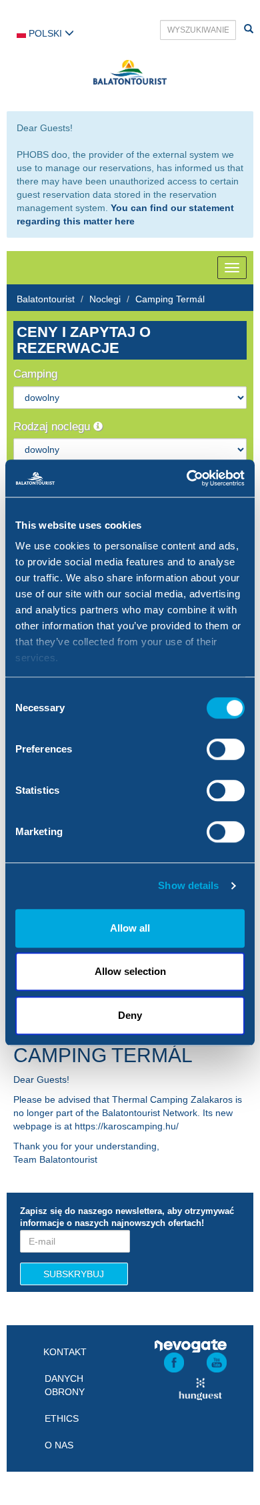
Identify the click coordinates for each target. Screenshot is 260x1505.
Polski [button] (45, 33)
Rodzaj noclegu (53, 426)
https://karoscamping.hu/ (127, 1126)
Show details (188, 885)
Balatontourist (46, 299)
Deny (130, 1015)
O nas (59, 1445)
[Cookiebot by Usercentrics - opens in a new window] (187, 478)
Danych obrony (65, 1385)
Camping (35, 374)
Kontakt (65, 1352)
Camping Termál (170, 299)
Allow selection (130, 971)
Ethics (62, 1418)
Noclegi (105, 299)
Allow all (130, 928)
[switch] (226, 749)
